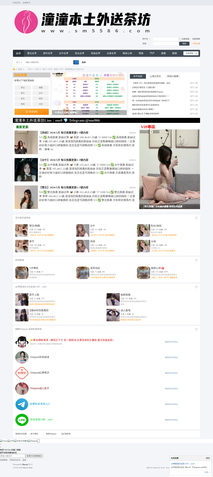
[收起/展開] (196, 218)
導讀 (141, 53)
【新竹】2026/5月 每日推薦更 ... (42, 251)
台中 (41, 93)
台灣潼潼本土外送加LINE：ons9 (30, 287)
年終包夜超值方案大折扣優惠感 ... (43, 320)
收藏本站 (26, 3)
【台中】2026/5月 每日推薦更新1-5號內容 (63, 159)
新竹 (23, 93)
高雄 (23, 104)
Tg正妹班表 (66, 434)
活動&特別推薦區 (39, 310)
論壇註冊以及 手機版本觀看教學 (145, 114)
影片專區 (34, 434)
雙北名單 (32, 53)
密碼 (144, 43)
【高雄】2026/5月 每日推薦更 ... (103, 251)
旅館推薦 (126, 294)
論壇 (18, 53)
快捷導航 (189, 53)
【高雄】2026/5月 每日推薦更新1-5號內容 (63, 132)
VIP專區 (33, 268)
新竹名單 (48, 53)
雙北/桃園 (34, 225)
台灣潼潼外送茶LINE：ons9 (182, 464)
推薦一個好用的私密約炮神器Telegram (147, 92)
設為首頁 (16, 3)
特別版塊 (19, 260)
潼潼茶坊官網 (21, 434)
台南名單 (111, 53)
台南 (41, 104)
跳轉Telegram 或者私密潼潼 (28, 329)
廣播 (163, 53)
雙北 (23, 88)
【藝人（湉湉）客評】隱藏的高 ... (165, 277)
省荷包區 (95, 268)
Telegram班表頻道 (39, 357)
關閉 (208, 458)
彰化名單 (79, 53)
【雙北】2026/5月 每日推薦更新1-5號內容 (63, 187)
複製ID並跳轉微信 (34, 456)
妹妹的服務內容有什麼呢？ (143, 109)
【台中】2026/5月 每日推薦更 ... (103, 235)
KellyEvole (79, 69)
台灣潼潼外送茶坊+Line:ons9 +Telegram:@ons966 (14, 69)
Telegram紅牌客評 (39, 372)
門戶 (152, 53)
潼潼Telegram (51, 434)
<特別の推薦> (173, 76)
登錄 (184, 43)
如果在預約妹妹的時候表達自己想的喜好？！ (151, 96)
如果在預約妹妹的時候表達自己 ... (43, 304)
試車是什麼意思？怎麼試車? (143, 87)
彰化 (23, 98)
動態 (174, 53)
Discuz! (25, 464)
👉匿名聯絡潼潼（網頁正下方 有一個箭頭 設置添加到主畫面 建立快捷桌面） (72, 340)
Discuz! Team (27, 468)
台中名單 (63, 53)
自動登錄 (185, 39)
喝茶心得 (127, 53)
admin (132, 132)
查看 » (207, 472)
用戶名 (145, 39)
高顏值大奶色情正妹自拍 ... (132, 320)
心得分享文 (155, 76)
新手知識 (137, 76)
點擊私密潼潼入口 (40, 404)
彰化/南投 (156, 225)
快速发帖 (33, 112)
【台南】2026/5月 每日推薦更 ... (164, 251)
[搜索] (77, 62)
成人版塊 (126, 310)
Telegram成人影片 (39, 388)
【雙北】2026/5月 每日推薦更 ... (42, 235)
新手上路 (194, 83)
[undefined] (38, 441)
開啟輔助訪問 (195, 2)
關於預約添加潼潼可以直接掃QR (145, 105)
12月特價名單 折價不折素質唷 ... (103, 277)
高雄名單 (95, 53)
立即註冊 (196, 43)
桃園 (41, 88)
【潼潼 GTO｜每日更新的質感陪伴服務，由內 (151, 83)
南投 (41, 98)
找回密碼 (196, 39)
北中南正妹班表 (23, 218)
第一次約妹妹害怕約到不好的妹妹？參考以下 (151, 100)
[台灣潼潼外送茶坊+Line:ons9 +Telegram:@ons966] (84, 35)
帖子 (18, 62)
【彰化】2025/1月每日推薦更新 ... (165, 235)
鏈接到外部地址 (171, 342)
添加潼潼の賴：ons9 (41, 419)
